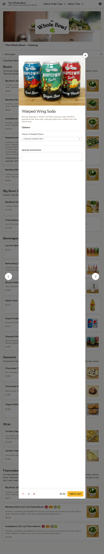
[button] (8, 279)
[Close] (85, 55)
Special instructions (31, 150)
